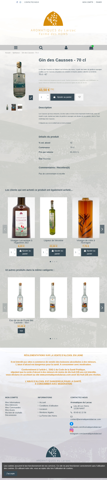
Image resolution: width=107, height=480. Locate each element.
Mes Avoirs (10, 410)
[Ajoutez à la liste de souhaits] (19, 237)
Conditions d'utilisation (48, 406)
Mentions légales (46, 412)
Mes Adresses (11, 405)
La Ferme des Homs (48, 416)
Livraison (43, 409)
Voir (21, 331)
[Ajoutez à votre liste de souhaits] (79, 97)
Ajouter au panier (64, 97)
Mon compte (88, 2)
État (40, 159)
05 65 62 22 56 (80, 412)
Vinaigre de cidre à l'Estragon (86, 241)
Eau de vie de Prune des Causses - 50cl (21, 321)
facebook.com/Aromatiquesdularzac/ (85, 427)
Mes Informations (12, 402)
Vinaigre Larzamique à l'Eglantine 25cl (21, 241)
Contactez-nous (31, 2)
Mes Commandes (13, 407)
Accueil (42, 402)
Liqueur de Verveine (53, 240)
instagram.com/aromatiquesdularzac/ (86, 433)
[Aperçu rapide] (23, 237)
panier (99, 2)
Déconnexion (10, 415)
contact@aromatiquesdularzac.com (85, 419)
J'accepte (10, 473)
